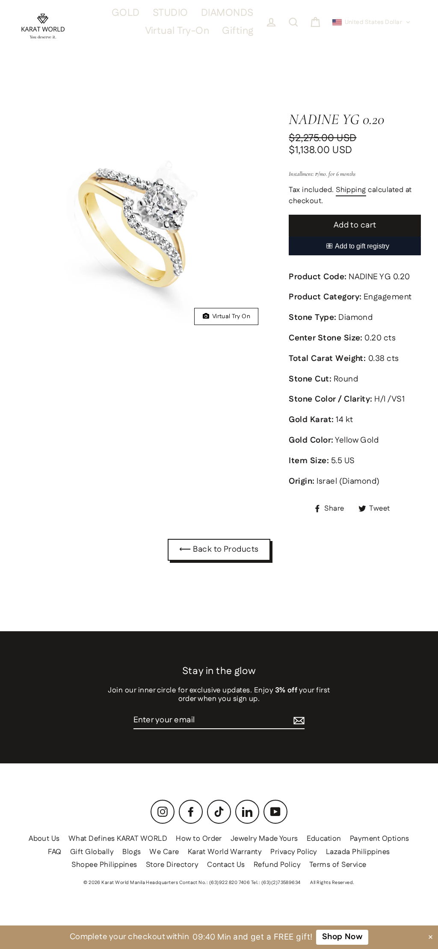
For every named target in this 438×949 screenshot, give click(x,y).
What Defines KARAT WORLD (117, 839)
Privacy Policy (293, 852)
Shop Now (342, 937)
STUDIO (170, 13)
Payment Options (379, 839)
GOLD (126, 13)
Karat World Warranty (225, 852)
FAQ (54, 852)
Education (324, 839)
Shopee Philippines (104, 865)
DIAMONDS (227, 13)
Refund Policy (277, 865)
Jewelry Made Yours (264, 839)
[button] (371, 22)
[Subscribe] (299, 721)
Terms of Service (338, 865)
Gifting (237, 31)
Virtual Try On (229, 316)
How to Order (199, 839)
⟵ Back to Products (219, 549)
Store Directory (172, 865)
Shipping (351, 190)
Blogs (131, 852)
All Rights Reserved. (332, 882)
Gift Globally (92, 852)
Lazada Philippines (358, 852)
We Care (164, 852)
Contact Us (226, 865)
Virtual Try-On (177, 31)
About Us (44, 839)
